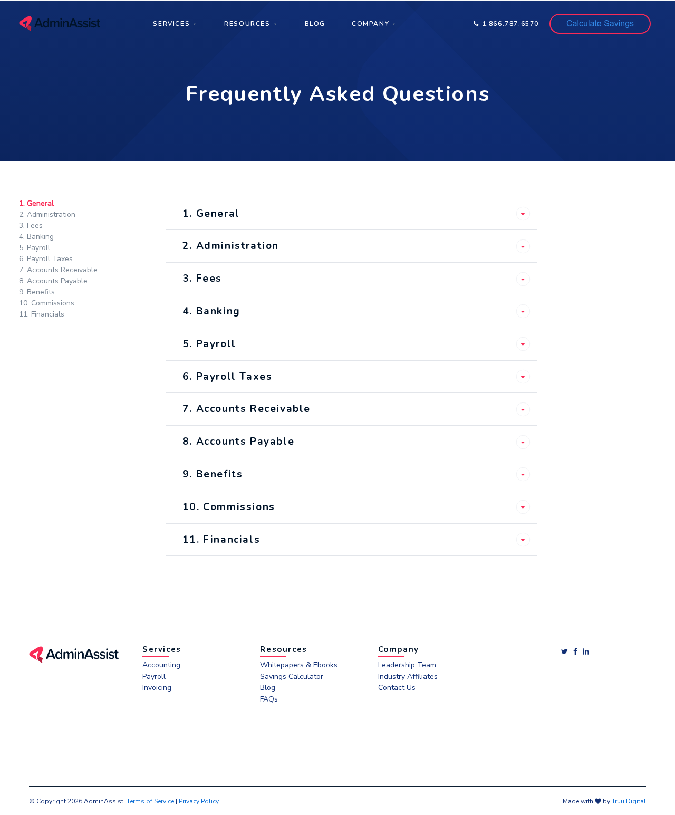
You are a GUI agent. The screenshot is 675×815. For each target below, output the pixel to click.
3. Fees (31, 225)
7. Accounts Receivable (58, 270)
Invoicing (156, 688)
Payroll (154, 677)
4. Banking (36, 237)
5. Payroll (34, 248)
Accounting (161, 665)
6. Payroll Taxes (46, 259)
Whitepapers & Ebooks (299, 665)
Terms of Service (150, 801)
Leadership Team (407, 665)
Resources (247, 24)
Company (370, 24)
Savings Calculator (291, 677)
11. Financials (41, 314)
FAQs (269, 699)
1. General (36, 203)
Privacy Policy (199, 801)
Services (171, 24)
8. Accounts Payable (53, 281)
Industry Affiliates (408, 677)
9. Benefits (37, 292)
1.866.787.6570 (509, 24)
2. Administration (47, 214)
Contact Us (397, 688)
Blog (315, 24)
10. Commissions (46, 303)
